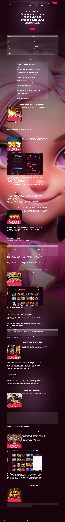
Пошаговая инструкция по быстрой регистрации (25, 67)
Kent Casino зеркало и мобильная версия (24, 85)
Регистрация (35, 5)
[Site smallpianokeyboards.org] (10, 4)
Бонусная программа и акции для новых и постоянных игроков (28, 72)
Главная (30, 5)
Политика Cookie (28, 516)
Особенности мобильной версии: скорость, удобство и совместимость (29, 90)
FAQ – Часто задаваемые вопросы (23, 98)
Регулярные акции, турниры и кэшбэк (24, 75)
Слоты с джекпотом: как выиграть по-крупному (25, 82)
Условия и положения (23, 516)
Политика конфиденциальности (11, 516)
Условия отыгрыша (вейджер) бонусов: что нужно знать (26, 77)
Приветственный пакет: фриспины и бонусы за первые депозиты (28, 74)
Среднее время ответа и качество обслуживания (25, 96)
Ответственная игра (18, 516)
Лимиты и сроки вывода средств (23, 93)
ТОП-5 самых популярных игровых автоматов (25, 80)
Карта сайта (35, 516)
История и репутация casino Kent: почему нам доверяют (26, 64)
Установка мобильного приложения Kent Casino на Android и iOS (28, 88)
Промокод (41, 5)
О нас (32, 516)
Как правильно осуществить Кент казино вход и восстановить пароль (29, 69)
